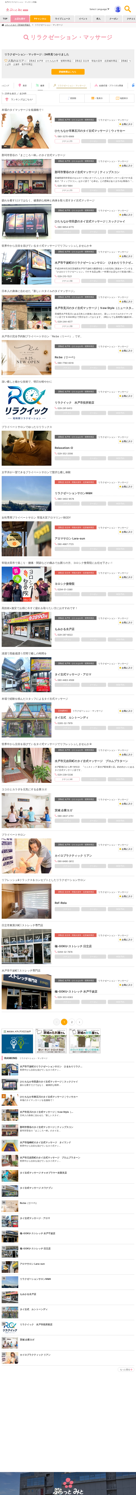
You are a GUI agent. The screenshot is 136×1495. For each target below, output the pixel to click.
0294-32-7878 (65, 952)
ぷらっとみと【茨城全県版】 (18, 25)
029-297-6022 (65, 634)
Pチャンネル (40, 18)
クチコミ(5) (67, 281)
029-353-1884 (65, 185)
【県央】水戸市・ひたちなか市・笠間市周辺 (49, 60)
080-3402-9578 (66, 499)
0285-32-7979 (65, 723)
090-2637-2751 (65, 816)
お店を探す (20, 18)
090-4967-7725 (66, 544)
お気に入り (127, 124)
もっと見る (125, 1369)
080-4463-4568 (66, 680)
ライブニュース (62, 18)
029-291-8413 (65, 408)
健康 (42, 85)
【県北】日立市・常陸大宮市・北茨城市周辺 (95, 60)
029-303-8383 (65, 997)
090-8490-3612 (66, 861)
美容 (25, 85)
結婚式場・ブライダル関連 (111, 85)
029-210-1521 (65, 276)
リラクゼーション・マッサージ (49, 25)
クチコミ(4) (67, 779)
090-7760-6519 (65, 363)
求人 (98, 18)
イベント (83, 18)
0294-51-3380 (65, 589)
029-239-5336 (65, 774)
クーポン (113, 18)
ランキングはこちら (21, 99)
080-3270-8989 (66, 136)
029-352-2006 (65, 453)
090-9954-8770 (66, 227)
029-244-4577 (65, 321)
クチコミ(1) (67, 141)
